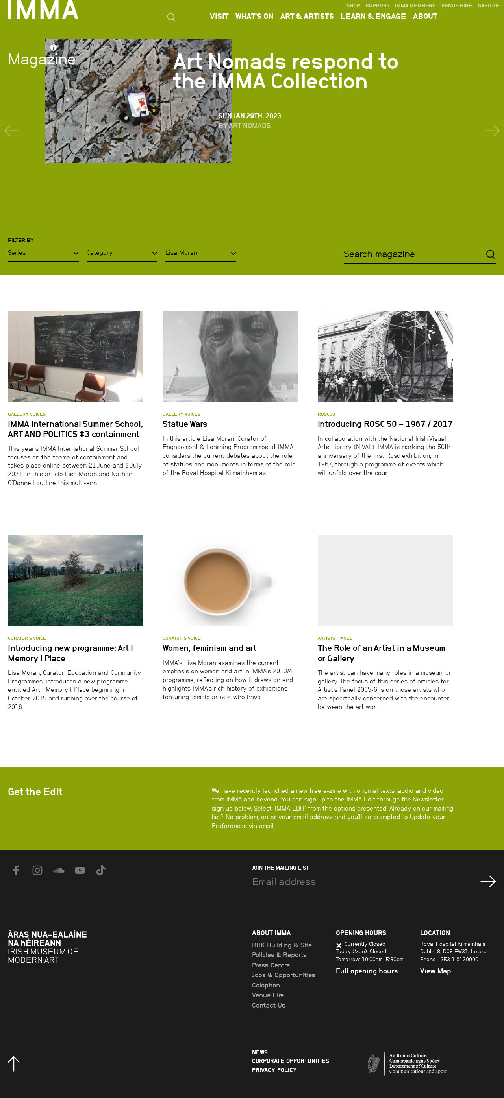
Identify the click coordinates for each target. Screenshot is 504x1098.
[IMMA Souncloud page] (58, 870)
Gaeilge (488, 6)
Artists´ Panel (335, 638)
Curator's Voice (27, 638)
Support (377, 6)
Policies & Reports (279, 955)
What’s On (254, 16)
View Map (435, 971)
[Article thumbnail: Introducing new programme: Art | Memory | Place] (75, 580)
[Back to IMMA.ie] (67, 969)
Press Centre (271, 965)
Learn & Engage (373, 16)
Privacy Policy (274, 1070)
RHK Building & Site (282, 945)
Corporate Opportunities (290, 1060)
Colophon (266, 985)
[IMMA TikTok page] (101, 870)
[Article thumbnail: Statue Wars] (230, 356)
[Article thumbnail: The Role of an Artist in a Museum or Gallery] (385, 580)
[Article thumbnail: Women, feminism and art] (230, 580)
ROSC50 (326, 414)
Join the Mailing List (280, 867)
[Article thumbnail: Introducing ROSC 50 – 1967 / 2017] (385, 356)
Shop (353, 6)
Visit (219, 16)
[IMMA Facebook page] (16, 870)
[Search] (490, 254)
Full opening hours (367, 971)
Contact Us (268, 1005)
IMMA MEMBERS (415, 6)
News (260, 1052)
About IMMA (271, 933)
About (425, 16)
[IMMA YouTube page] (80, 870)
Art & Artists (307, 16)
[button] (11, 130)
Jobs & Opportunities (283, 975)
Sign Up (488, 881)
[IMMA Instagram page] (37, 870)
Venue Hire (456, 6)
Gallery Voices (27, 414)
